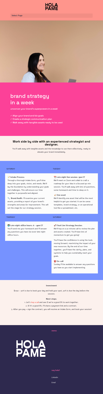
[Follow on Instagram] (25, 371)
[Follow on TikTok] (31, 371)
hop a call (34, 302)
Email (54, 382)
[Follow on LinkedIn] (36, 371)
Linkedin (55, 377)
